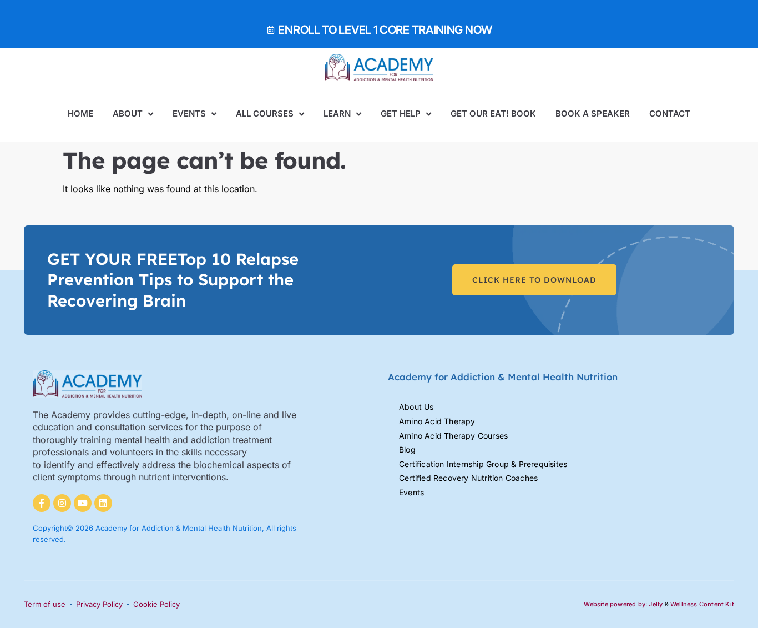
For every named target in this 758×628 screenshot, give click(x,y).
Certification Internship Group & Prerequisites (483, 464)
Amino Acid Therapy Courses (453, 435)
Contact (669, 113)
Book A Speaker (592, 113)
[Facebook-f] (41, 503)
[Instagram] (62, 503)
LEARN (337, 113)
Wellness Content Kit (702, 604)
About (128, 113)
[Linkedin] (103, 503)
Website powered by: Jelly (623, 604)
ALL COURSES (265, 113)
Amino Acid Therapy (437, 421)
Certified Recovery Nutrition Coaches (468, 478)
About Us (416, 406)
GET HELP (401, 113)
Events (189, 113)
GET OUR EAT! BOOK (493, 113)
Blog (407, 449)
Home (80, 113)
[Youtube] (83, 503)
